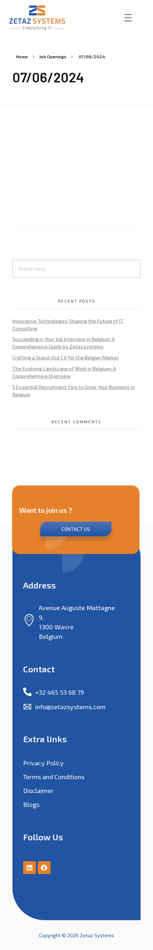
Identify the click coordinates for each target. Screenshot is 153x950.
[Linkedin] (29, 867)
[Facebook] (44, 867)
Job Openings (52, 56)
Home (22, 56)
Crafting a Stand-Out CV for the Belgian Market (65, 357)
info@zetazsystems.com (70, 707)
